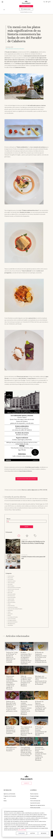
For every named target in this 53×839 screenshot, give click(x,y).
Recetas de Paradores (12, 597)
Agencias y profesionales (9, 793)
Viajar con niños (11, 590)
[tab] (19, 536)
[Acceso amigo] (50, 2)
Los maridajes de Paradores (13, 617)
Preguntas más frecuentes (10, 796)
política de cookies (22, 829)
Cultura (9, 612)
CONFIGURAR (21, 833)
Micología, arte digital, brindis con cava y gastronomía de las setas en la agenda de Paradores (41, 680)
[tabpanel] (26, 554)
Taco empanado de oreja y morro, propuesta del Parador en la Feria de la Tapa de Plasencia (26, 731)
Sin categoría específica (12, 620)
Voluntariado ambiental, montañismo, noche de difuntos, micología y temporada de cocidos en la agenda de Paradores (11, 682)
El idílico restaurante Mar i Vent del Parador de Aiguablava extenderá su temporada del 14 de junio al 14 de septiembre (26, 658)
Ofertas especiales (11, 582)
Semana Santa (10, 577)
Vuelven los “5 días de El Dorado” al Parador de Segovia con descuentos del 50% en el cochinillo (12, 657)
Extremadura (10, 613)
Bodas (5, 800)
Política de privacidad (35, 807)
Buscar (8, 518)
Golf (5, 798)
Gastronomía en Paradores (19, 48)
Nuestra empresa (34, 793)
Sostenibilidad (10, 625)
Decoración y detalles (12, 594)
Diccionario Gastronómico (12, 621)
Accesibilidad (33, 798)
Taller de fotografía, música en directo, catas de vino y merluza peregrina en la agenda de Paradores (26, 681)
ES (4, 9)
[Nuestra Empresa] (46, 1)
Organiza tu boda (11, 599)
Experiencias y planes (12, 581)
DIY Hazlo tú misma (11, 595)
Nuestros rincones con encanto (13, 589)
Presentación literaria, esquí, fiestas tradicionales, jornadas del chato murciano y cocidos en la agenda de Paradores (40, 754)
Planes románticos (11, 600)
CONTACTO (26, 783)
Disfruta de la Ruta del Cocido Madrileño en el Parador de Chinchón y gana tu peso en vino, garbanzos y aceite (11, 706)
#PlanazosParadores (10, 48)
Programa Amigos (34, 796)
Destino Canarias (11, 576)
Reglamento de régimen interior (37, 805)
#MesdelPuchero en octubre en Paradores (11, 749)
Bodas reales (10, 592)
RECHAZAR (43, 833)
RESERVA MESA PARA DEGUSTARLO (26, 478)
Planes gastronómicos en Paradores (14, 587)
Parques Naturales (11, 605)
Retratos (9, 615)
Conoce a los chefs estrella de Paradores (15, 608)
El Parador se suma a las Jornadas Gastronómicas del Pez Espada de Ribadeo (41, 731)
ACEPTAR (32, 833)
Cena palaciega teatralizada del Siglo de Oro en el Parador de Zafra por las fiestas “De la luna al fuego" (26, 751)
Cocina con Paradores (12, 618)
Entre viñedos (10, 584)
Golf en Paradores (11, 585)
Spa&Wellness (10, 610)
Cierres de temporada (35, 800)
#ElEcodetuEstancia (11, 623)
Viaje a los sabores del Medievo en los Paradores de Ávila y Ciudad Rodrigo (33, 542)
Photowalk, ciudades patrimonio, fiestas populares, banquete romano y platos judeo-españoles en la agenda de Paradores (26, 708)
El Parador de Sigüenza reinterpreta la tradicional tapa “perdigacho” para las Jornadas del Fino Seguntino (40, 706)
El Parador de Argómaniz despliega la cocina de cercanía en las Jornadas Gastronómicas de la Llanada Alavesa (41, 657)
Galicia (9, 603)
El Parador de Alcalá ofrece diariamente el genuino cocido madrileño (10, 730)
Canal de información (35, 803)
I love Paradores (10, 579)
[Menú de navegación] (2, 2)
